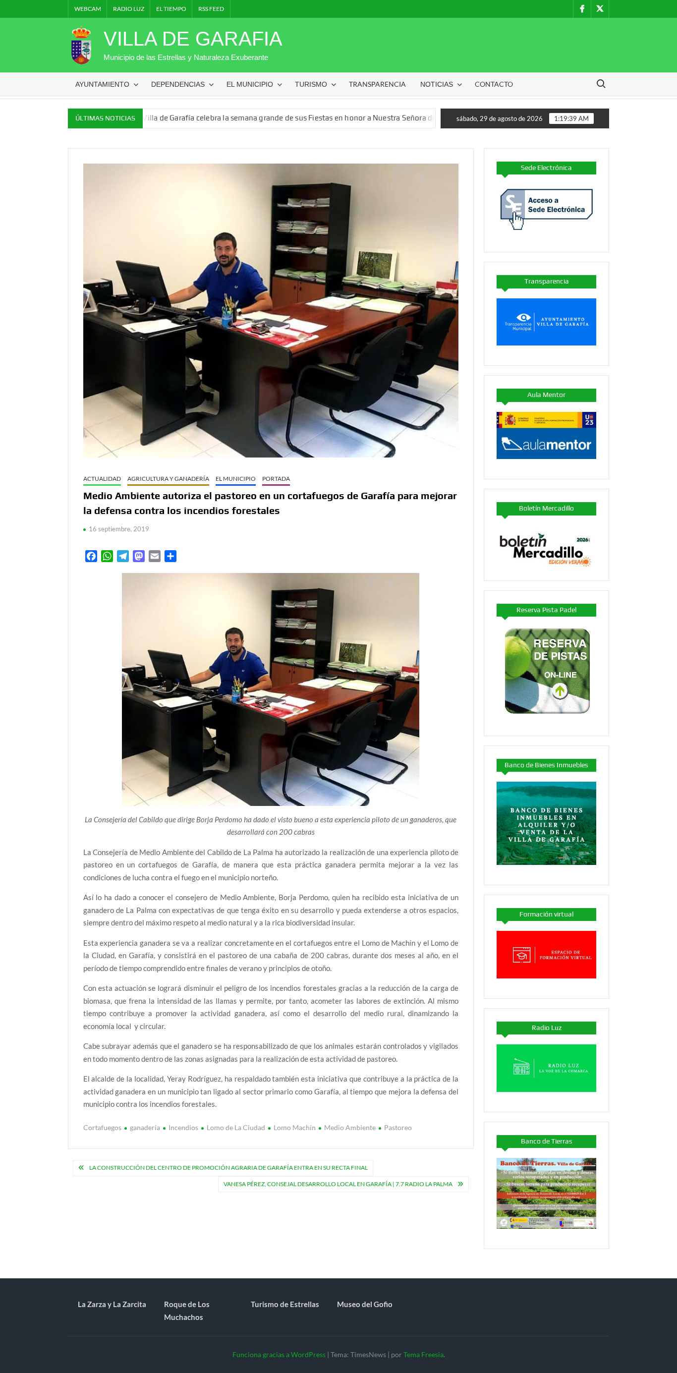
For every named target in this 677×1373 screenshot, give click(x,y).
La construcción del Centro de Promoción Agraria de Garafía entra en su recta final (228, 1167)
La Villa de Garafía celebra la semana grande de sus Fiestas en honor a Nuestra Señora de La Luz (250, 118)
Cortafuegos (102, 1127)
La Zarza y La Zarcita (112, 1304)
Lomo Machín (295, 1127)
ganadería (145, 1127)
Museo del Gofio (365, 1304)
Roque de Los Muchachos (187, 1310)
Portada (276, 478)
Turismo (311, 84)
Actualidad (102, 478)
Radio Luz (128, 8)
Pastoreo (398, 1127)
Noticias (436, 84)
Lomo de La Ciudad (236, 1127)
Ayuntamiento (102, 84)
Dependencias (178, 84)
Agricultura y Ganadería (168, 478)
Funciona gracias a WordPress (279, 1354)
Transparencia (377, 84)
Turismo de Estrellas (285, 1304)
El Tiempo (171, 8)
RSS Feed (211, 8)
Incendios (183, 1127)
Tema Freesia (423, 1354)
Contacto (494, 84)
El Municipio (249, 84)
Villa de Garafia (193, 39)
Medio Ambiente (350, 1127)
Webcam (87, 8)
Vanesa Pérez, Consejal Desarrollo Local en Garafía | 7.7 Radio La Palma (338, 1184)
